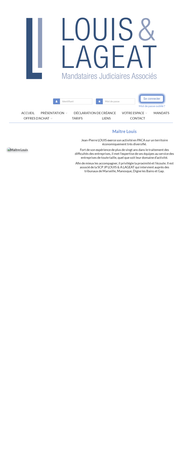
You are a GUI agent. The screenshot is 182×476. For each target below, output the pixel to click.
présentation (53, 113)
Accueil (27, 113)
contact (137, 118)
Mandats (161, 113)
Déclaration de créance (95, 113)
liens (106, 118)
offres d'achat (37, 118)
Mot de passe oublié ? (152, 106)
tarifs (77, 118)
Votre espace (133, 113)
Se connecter (151, 98)
